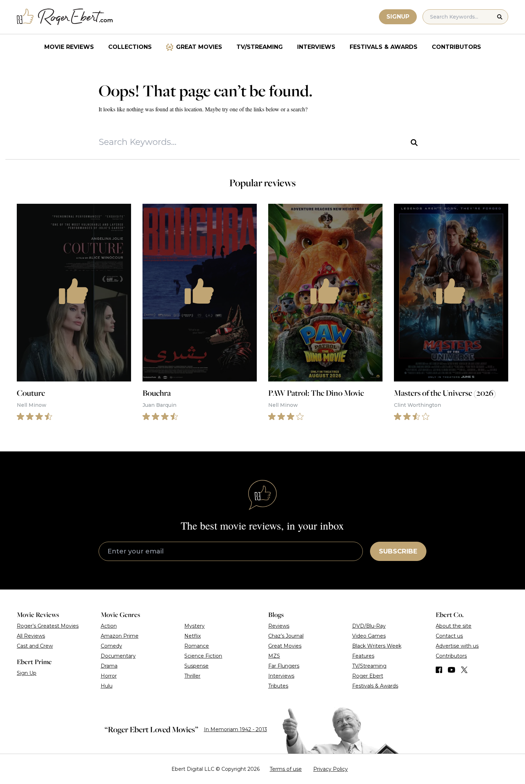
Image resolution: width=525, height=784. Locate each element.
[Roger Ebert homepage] (65, 17)
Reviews (278, 626)
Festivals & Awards (384, 47)
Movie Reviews (69, 47)
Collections (130, 47)
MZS (274, 656)
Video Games (369, 636)
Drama (109, 666)
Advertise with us (457, 646)
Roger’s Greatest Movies (48, 626)
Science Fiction (203, 656)
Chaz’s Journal (286, 636)
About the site (453, 626)
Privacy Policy (330, 769)
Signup (397, 16)
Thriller (192, 676)
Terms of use (286, 769)
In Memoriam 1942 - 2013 (235, 729)
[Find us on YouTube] (451, 670)
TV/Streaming (259, 47)
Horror (109, 676)
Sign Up (26, 673)
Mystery (194, 626)
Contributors (456, 47)
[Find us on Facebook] (439, 670)
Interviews (316, 47)
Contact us (449, 636)
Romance (196, 646)
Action (109, 626)
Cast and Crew (35, 646)
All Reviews (31, 636)
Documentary (118, 656)
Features (363, 656)
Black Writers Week (376, 646)
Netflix (192, 636)
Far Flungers (283, 666)
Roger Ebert (367, 676)
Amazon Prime (120, 636)
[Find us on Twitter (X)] (464, 670)
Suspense (196, 666)
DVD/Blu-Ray (369, 626)
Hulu (106, 686)
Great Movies (199, 47)
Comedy (111, 646)
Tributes (278, 686)
